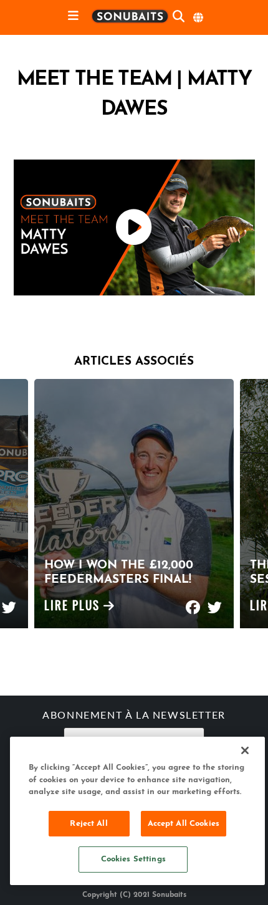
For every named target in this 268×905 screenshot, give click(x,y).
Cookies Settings (133, 859)
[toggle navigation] (73, 16)
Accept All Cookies (183, 824)
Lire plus (73, 607)
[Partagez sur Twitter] (9, 602)
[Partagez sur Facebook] (193, 602)
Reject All (88, 824)
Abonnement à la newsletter (134, 716)
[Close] (245, 750)
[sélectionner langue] (198, 17)
